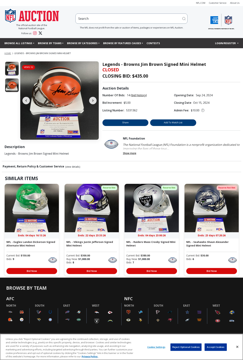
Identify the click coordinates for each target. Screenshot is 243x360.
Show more (129, 153)
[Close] (237, 347)
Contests (153, 43)
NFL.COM (200, 2)
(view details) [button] (72, 166)
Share (125, 122)
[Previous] (26, 100)
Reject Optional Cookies (186, 347)
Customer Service (217, 2)
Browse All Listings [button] (18, 43)
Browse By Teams (50, 43)
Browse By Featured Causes (122, 43)
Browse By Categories (82, 43)
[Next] (93, 100)
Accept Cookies (215, 347)
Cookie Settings (156, 347)
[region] (121, 347)
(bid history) (139, 95)
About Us (234, 2)
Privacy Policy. (90, 356)
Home (7, 53)
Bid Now (32, 271)
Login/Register (225, 43)
